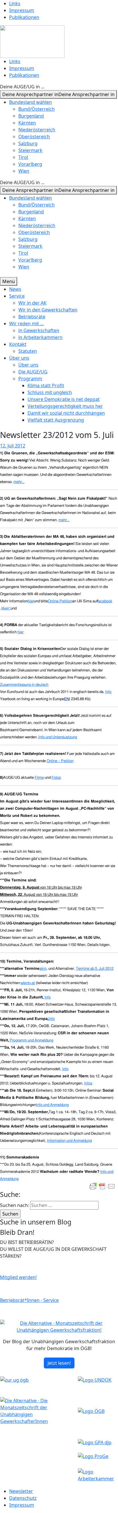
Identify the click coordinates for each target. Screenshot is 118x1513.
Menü (8, 281)
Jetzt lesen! (59, 1363)
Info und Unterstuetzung (57, 737)
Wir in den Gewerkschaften (47, 310)
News (15, 289)
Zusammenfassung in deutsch (24, 685)
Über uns (19, 358)
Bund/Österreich (36, 109)
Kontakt (17, 344)
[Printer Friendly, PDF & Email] (102, 1186)
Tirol (23, 157)
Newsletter (21, 1491)
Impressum (21, 10)
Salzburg (28, 143)
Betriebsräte (31, 316)
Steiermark (30, 150)
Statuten (27, 351)
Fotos (56, 778)
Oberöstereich (34, 136)
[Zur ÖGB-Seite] (91, 1410)
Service (17, 296)
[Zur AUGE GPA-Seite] (94, 1442)
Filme (39, 778)
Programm (30, 378)
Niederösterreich (36, 129)
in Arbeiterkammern (40, 337)
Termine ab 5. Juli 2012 (94, 969)
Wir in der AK (32, 303)
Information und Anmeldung (69, 1141)
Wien (23, 171)
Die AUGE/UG (33, 372)
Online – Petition (60, 761)
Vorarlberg (30, 164)
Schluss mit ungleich (49, 392)
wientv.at (28, 983)
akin (43, 969)
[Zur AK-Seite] (98, 1475)
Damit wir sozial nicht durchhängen (66, 413)
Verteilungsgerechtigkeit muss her (65, 406)
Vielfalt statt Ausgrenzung (55, 420)
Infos (88, 1083)
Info (108, 692)
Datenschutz (23, 1498)
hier (20, 632)
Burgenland (31, 116)
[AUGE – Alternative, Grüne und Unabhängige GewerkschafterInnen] (32, 41)
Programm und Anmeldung (31, 1040)
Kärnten (27, 123)
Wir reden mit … (26, 323)
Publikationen (24, 17)
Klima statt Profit (45, 385)
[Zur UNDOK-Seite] (94, 1379)
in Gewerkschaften (38, 330)
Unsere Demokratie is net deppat (63, 399)
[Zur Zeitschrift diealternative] (38, 1410)
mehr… (18, 482)
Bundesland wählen (30, 102)
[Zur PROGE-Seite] (93, 1455)
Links (14, 3)
